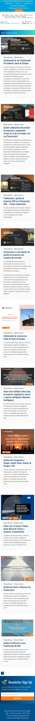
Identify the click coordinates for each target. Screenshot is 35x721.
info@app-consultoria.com (12, 23)
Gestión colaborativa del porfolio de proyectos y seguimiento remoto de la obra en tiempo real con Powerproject (17, 132)
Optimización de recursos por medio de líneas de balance (15, 337)
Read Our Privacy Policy (12, 711)
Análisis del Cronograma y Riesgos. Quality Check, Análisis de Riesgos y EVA (17, 462)
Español (20, 10)
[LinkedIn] (25, 23)
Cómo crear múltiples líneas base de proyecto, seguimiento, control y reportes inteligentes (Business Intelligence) (17, 396)
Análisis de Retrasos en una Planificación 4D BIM (15, 644)
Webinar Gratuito (18, 57)
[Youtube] (28, 23)
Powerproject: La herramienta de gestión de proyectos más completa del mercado (17, 254)
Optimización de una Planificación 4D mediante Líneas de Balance (17, 62)
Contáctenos (8, 3)
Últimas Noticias (8, 57)
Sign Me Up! (17, 698)
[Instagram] (33, 23)
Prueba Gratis (27, 3)
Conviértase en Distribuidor (18, 6)
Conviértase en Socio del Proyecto (18, 8)
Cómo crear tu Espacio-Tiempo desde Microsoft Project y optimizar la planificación (16, 528)
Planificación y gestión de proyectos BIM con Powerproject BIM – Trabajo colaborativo (17, 201)
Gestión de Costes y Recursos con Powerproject (17, 588)
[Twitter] (31, 23)
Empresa (17, 3)
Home (2, 33)
